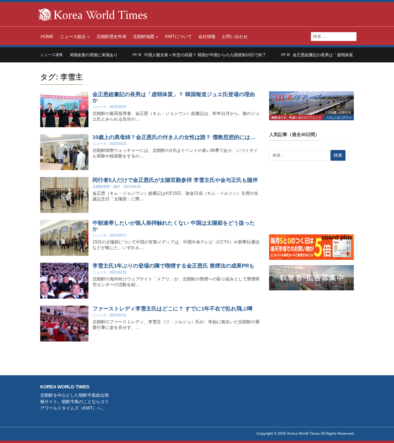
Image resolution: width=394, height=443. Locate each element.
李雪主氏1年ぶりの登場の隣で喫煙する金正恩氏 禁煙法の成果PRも (173, 266)
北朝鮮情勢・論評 (106, 187)
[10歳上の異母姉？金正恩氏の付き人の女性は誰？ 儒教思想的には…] (64, 152)
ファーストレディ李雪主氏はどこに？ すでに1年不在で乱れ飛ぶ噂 (172, 308)
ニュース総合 (73, 36)
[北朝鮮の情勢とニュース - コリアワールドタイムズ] (92, 14)
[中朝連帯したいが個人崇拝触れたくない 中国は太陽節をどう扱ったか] (64, 237)
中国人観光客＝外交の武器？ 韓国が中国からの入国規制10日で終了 (194, 54)
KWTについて (178, 36)
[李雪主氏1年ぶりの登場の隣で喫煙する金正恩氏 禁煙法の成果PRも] (64, 280)
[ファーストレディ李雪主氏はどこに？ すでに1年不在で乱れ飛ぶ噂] (64, 323)
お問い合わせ (235, 36)
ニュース (99, 107)
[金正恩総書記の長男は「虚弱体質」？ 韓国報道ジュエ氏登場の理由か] (64, 109)
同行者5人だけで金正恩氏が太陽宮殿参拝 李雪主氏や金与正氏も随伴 (175, 180)
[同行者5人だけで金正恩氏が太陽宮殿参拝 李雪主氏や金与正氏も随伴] (64, 195)
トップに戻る (376, 432)
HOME (47, 36)
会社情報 (206, 36)
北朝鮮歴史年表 (111, 36)
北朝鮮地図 (143, 36)
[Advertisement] (311, 200)
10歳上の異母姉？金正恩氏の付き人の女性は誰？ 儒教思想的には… (173, 137)
